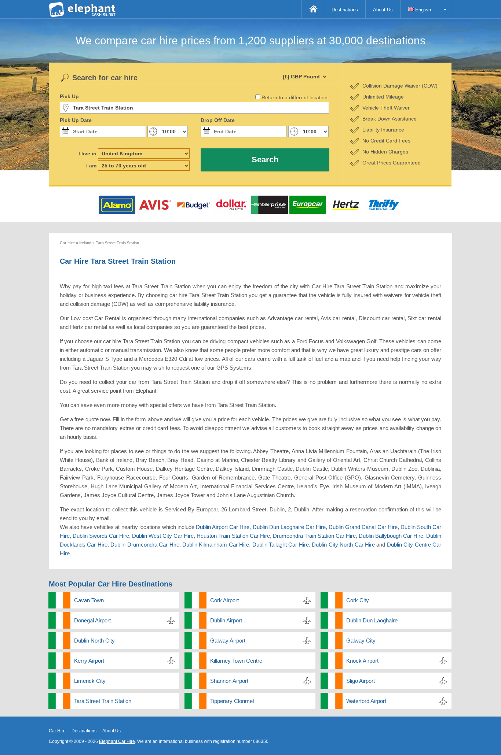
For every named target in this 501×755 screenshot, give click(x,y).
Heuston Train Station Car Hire (233, 536)
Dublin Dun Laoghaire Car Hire (289, 527)
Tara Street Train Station (102, 701)
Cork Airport (224, 600)
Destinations (345, 9)
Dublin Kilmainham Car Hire (215, 544)
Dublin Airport (226, 620)
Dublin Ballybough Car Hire (391, 536)
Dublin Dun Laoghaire (372, 620)
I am (91, 166)
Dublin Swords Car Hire (101, 536)
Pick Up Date (76, 120)
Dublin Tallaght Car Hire (280, 544)
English (422, 9)
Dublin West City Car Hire (163, 536)
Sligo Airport (360, 681)
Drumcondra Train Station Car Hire (314, 536)
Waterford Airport (366, 701)
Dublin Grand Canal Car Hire (363, 527)
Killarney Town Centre (236, 661)
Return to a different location (295, 97)
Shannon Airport (229, 681)
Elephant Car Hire (117, 741)
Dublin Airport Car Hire (222, 527)
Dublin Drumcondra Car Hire (144, 544)
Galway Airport (227, 640)
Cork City (357, 600)
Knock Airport (362, 661)
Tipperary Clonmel (232, 701)
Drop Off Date (218, 120)
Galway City (361, 640)
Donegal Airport (92, 620)
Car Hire (57, 730)
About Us (383, 9)
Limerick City (90, 681)
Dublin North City (94, 640)
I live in (87, 153)
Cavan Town (89, 600)
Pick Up (69, 96)
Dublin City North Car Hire (343, 544)
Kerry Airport (89, 661)
